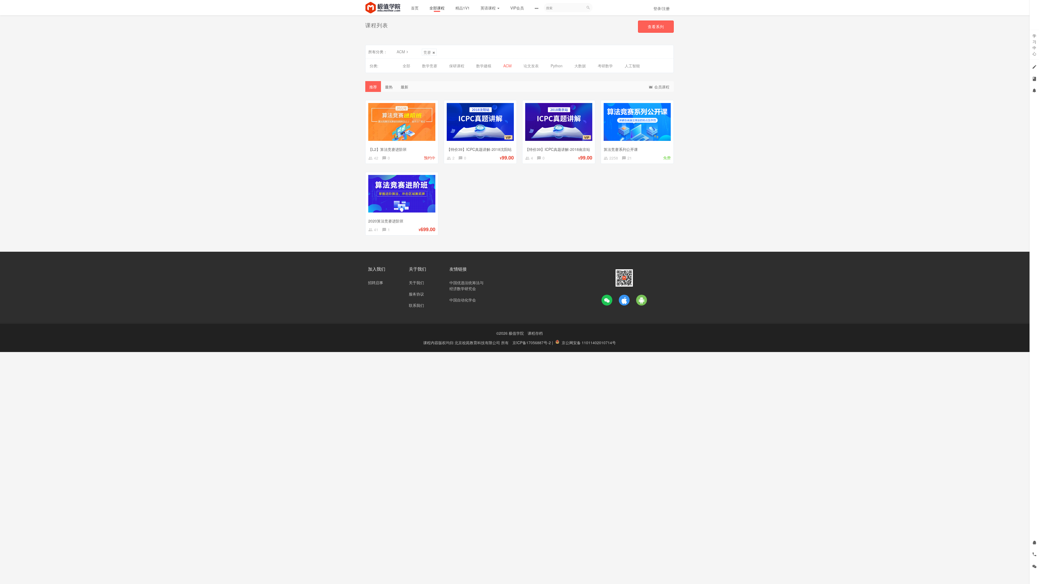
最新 (404, 86)
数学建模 (483, 65)
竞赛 (427, 52)
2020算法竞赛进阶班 (385, 221)
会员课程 (661, 86)
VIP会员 (517, 8)
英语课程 (489, 8)
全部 (406, 65)
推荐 (373, 86)
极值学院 (516, 333)
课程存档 (535, 333)
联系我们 (416, 305)
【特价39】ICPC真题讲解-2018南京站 (557, 149)
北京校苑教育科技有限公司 (478, 342)
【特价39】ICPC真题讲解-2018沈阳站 (479, 149)
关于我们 (416, 282)
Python (557, 65)
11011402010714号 (599, 342)
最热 (389, 86)
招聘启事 (375, 282)
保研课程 (456, 65)
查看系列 (656, 26)
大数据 (580, 65)
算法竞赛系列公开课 (621, 149)
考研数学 (605, 65)
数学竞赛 (429, 65)
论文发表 (531, 65)
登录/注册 (661, 8)
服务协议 (416, 294)
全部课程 (437, 8)
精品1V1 (462, 8)
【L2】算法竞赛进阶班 (387, 149)
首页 (415, 8)
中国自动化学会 (462, 300)
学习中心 (1034, 44)
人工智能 (632, 65)
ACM (401, 51)
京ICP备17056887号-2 (532, 342)
